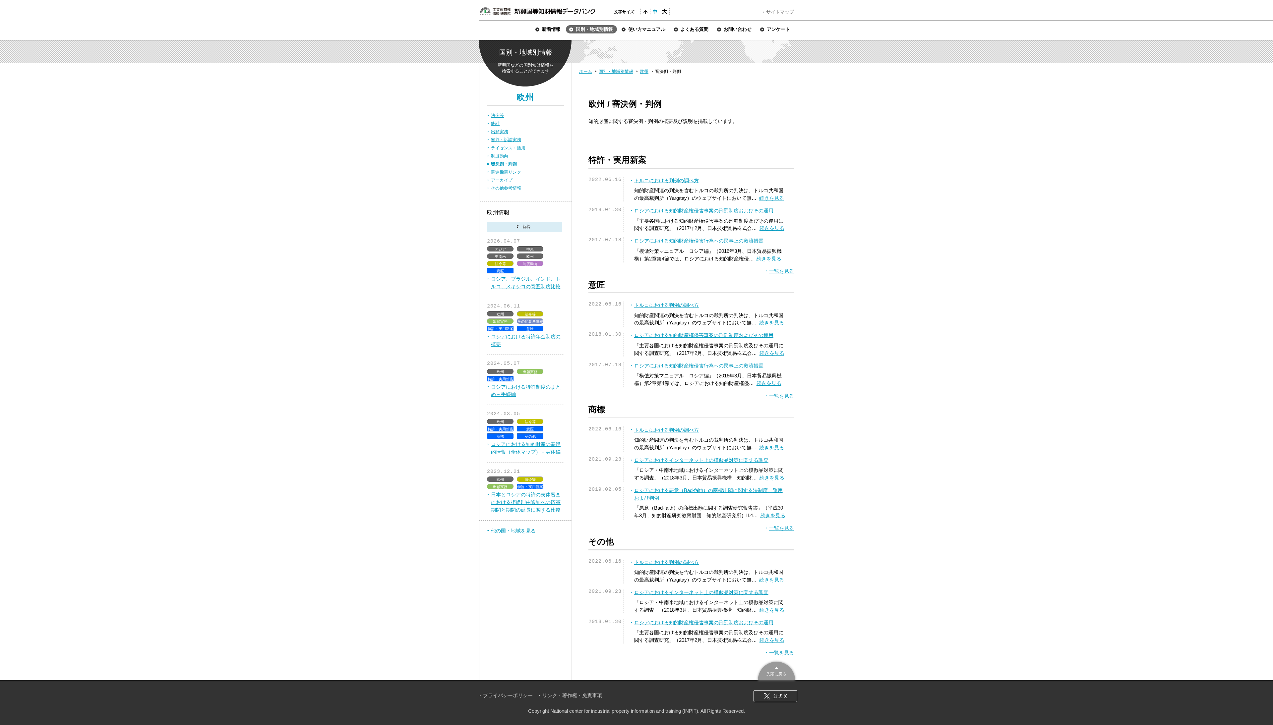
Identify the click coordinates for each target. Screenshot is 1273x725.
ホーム (585, 71)
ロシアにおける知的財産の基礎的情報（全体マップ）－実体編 (526, 448)
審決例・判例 (504, 163)
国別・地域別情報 (616, 71)
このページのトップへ (776, 670)
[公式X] (775, 696)
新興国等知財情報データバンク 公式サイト (537, 11)
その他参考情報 (506, 188)
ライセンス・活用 (508, 147)
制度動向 (499, 155)
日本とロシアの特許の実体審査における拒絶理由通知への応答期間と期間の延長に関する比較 (526, 502)
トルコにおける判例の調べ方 (666, 180)
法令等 (497, 115)
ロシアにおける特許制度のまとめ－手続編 (526, 390)
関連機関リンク (506, 172)
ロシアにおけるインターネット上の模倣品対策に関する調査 (701, 460)
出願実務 (499, 131)
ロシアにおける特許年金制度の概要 (526, 340)
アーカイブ (502, 180)
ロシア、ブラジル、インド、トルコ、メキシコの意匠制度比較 (526, 282)
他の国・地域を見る (513, 530)
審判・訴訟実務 (506, 139)
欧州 (644, 71)
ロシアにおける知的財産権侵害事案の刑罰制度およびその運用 (703, 210)
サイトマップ (780, 12)
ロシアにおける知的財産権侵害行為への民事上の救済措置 (698, 241)
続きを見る (771, 198)
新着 (524, 227)
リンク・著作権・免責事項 (572, 695)
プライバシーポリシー (508, 695)
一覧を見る (781, 271)
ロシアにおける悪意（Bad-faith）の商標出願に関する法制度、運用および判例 (708, 494)
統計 (495, 123)
